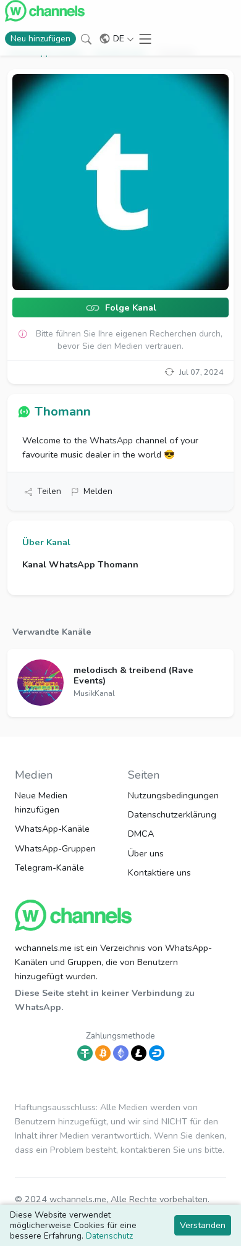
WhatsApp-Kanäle (52, 828)
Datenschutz (109, 1236)
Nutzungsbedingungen (173, 795)
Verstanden (203, 1225)
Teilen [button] (49, 491)
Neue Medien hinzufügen (41, 802)
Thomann (63, 411)
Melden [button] (97, 491)
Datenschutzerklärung (172, 814)
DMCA (141, 833)
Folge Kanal (129, 308)
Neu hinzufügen (40, 38)
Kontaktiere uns (159, 872)
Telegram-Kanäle (49, 867)
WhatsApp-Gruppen (55, 848)
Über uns (146, 853)
